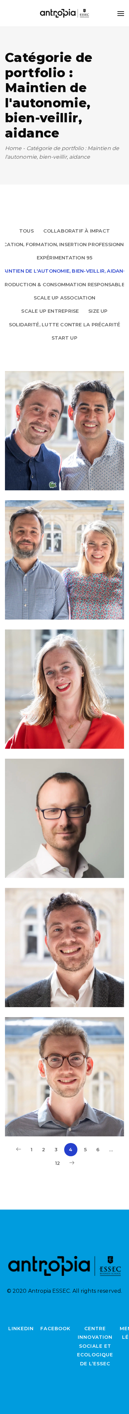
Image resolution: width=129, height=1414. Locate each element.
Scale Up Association (64, 298)
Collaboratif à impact (76, 231)
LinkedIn (21, 1329)
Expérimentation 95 (65, 258)
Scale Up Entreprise (50, 311)
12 (57, 1163)
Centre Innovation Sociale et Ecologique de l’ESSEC (95, 1346)
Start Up (64, 338)
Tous (26, 231)
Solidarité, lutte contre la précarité (64, 325)
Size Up (98, 311)
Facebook (55, 1329)
